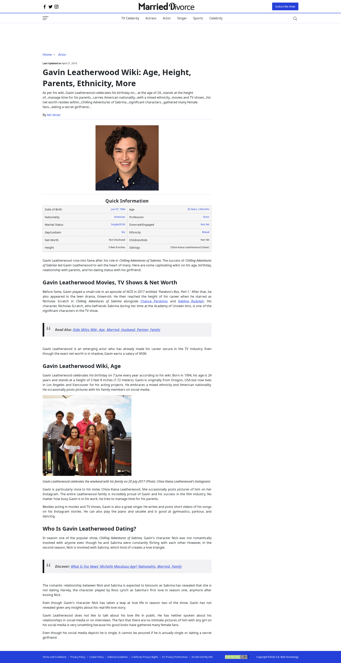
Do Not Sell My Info (202, 657)
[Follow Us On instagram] (56, 6)
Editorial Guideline (118, 657)
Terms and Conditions (55, 657)
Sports (198, 18)
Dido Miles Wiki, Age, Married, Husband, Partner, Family (116, 329)
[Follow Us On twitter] (50, 6)
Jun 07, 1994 (118, 209)
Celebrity (216, 18)
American (119, 217)
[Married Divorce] (166, 6)
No (123, 232)
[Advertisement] (74, 31)
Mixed (205, 232)
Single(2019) (118, 224)
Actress (150, 18)
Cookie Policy (96, 657)
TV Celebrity (130, 18)
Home (47, 54)
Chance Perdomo (154, 301)
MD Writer (54, 115)
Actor (167, 18)
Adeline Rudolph (191, 301)
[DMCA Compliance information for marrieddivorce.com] (236, 657)
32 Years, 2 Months (198, 209)
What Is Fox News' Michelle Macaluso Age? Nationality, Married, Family (126, 566)
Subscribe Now (285, 6)
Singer (182, 18)
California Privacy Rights (145, 657)
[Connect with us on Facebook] (45, 6)
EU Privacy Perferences (175, 657)
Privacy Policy (77, 657)
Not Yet (205, 224)
